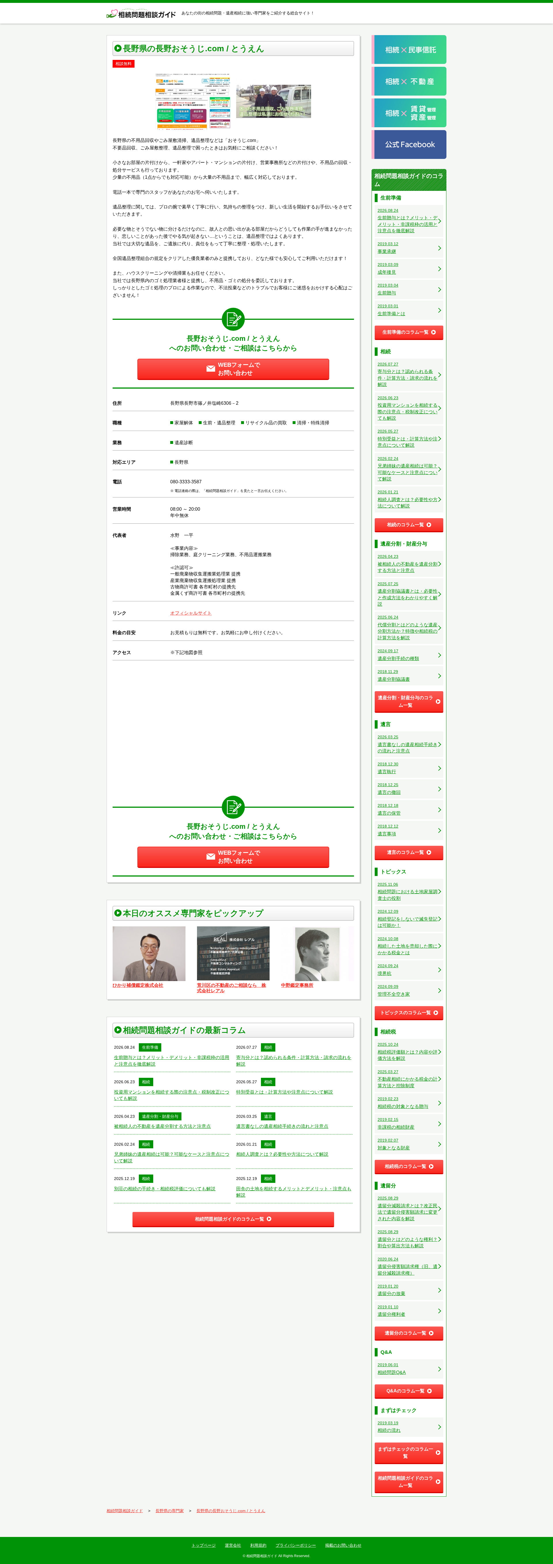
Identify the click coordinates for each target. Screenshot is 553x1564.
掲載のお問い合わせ (343, 1545)
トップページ (204, 1545)
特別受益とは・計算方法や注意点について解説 (284, 1092)
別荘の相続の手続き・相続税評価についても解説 (164, 1188)
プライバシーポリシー (296, 1545)
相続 (268, 1047)
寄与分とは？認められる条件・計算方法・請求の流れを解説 (293, 1060)
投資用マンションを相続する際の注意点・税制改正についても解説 (171, 1095)
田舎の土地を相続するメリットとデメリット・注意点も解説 (293, 1192)
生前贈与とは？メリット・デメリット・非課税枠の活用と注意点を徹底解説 (171, 1060)
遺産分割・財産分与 (160, 1116)
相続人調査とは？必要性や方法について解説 (282, 1154)
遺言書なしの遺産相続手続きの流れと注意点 (282, 1126)
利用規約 (258, 1545)
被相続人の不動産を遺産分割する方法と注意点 (162, 1126)
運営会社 (233, 1545)
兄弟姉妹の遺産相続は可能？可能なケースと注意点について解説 (171, 1157)
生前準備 (150, 1047)
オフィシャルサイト (191, 613)
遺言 (268, 1116)
